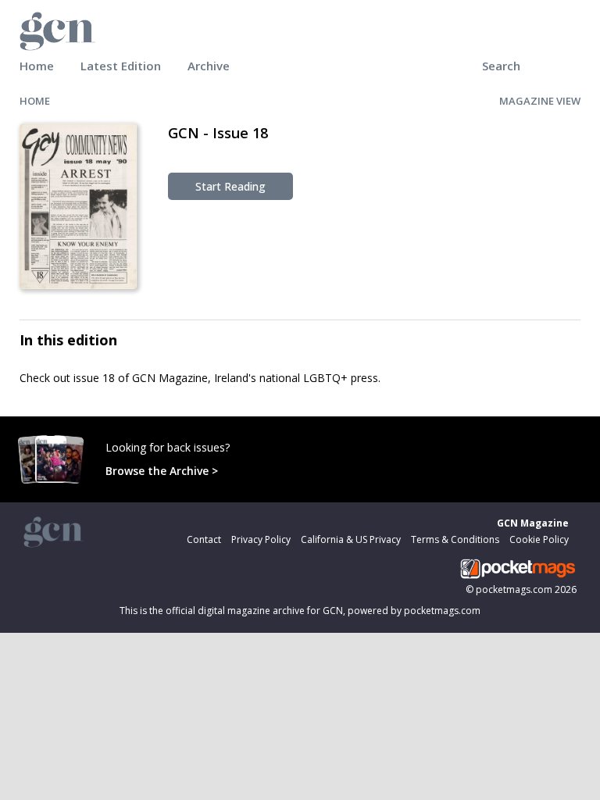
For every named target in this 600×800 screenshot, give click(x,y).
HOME (35, 101)
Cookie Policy (539, 539)
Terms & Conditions (455, 539)
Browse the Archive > (161, 470)
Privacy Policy (261, 539)
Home (37, 65)
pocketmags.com (514, 589)
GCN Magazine (533, 523)
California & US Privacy (351, 539)
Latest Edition (120, 65)
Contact (204, 539)
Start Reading (230, 186)
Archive (209, 65)
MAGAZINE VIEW (539, 101)
